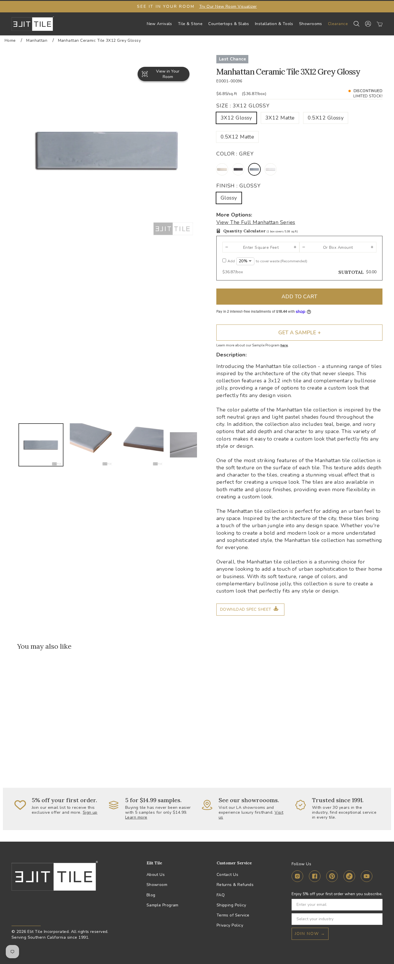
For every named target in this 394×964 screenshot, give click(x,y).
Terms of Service (233, 915)
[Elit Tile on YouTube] (366, 877)
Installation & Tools (274, 23)
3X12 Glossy (236, 117)
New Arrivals (159, 23)
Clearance (338, 23)
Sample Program (163, 905)
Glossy (229, 197)
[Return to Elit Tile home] (33, 23)
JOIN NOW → (310, 933)
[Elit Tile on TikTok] (349, 877)
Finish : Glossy (238, 185)
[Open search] (356, 23)
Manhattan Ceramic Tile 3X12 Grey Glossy (99, 40)
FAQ (221, 895)
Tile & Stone (190, 23)
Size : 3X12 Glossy (243, 105)
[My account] (368, 24)
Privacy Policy (230, 925)
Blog (151, 895)
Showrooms (310, 23)
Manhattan (36, 40)
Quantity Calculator (260, 231)
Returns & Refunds (235, 884)
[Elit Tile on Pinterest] (332, 877)
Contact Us (228, 874)
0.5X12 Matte (237, 136)
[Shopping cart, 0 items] (379, 24)
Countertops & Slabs (228, 23)
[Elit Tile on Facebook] (314, 877)
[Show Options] (377, 919)
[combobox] (335, 919)
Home (10, 40)
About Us (156, 874)
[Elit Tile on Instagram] (297, 877)
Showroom (157, 884)
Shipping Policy (231, 905)
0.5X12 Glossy (326, 117)
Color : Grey (235, 153)
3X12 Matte (280, 117)
